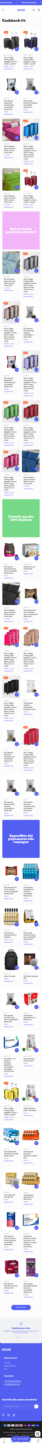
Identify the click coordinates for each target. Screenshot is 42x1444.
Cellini (26, 1281)
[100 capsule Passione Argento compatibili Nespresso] (31, 84)
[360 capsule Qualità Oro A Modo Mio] (31, 1178)
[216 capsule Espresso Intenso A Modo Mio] (11, 1267)
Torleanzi (7, 930)
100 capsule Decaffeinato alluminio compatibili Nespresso (29, 891)
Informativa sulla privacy (9, 1432)
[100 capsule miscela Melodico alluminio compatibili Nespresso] (31, 1267)
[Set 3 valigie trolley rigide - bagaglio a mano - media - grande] (11, 41)
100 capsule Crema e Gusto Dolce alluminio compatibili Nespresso (10, 1240)
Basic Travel (8, 55)
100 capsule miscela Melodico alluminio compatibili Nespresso (30, 1288)
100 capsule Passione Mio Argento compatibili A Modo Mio (29, 333)
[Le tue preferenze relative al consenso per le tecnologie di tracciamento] (38, 1440)
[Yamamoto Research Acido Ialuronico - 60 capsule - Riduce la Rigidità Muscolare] (31, 1220)
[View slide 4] (24, 1337)
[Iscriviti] (36, 1406)
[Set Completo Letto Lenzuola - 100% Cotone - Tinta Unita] (11, 130)
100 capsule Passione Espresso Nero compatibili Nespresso (29, 806)
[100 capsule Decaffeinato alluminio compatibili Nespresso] (31, 871)
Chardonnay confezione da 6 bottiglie (10, 935)
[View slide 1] (17, 1337)
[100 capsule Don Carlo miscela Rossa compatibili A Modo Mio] (11, 871)
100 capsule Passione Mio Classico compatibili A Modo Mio (9, 806)
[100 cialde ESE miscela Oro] (11, 1178)
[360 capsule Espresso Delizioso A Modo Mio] (31, 1135)
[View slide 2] (20, 1337)
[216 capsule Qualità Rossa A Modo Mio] (31, 999)
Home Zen (7, 144)
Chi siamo (7, 1363)
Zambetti (26, 144)
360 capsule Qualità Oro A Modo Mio (29, 1197)
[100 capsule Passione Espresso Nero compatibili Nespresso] (31, 785)
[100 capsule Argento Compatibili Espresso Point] (31, 686)
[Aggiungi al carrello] (17, 49)
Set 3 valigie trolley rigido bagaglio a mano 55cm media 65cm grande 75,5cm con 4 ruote (30, 152)
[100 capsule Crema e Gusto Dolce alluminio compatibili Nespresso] (11, 1220)
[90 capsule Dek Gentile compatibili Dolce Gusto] (11, 1135)
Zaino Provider (9, 976)
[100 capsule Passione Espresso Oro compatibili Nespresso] (11, 736)
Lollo (25, 98)
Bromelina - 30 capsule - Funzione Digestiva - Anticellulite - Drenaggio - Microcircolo (9, 1065)
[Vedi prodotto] (17, 138)
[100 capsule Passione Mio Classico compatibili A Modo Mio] (11, 785)
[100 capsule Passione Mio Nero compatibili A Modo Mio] (11, 999)
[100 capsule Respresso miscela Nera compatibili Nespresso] (11, 84)
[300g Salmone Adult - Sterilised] (31, 1092)
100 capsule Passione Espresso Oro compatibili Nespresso (9, 757)
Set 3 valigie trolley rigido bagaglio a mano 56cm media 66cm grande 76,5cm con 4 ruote (10, 659)
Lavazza (26, 885)
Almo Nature (28, 564)
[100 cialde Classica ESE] (31, 960)
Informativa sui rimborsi (13, 1435)
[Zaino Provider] (11, 960)
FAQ (5, 1369)
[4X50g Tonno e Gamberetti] (31, 550)
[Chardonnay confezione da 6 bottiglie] (11, 916)
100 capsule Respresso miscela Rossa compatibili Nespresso (9, 382)
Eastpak (6, 973)
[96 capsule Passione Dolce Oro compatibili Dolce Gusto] (31, 916)
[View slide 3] (22, 1337)
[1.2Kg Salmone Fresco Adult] (31, 1042)
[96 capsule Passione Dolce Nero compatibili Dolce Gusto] (11, 550)
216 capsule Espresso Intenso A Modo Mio (11, 1286)
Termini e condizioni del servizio (25, 1432)
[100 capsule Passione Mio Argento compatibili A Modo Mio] (31, 312)
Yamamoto (7, 1056)
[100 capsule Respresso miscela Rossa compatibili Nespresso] (11, 361)
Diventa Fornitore (10, 1366)
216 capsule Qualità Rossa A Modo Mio (30, 1017)
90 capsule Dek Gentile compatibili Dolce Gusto (11, 1154)
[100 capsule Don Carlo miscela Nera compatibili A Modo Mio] (31, 593)
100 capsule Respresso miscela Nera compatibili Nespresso (9, 105)
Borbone (7, 98)
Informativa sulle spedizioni (28, 1435)
